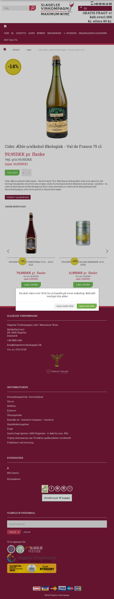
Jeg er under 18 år (64, 306)
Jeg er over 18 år (87, 306)
